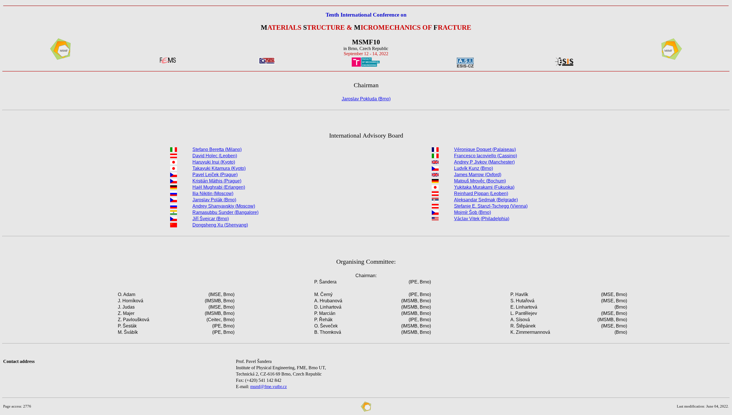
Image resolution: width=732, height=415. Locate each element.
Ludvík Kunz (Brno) (473, 168)
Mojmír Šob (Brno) (472, 212)
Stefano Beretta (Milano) (217, 149)
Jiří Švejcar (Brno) (210, 218)
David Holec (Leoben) (214, 155)
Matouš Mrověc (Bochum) (480, 180)
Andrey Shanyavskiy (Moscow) (223, 206)
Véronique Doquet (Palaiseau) (485, 149)
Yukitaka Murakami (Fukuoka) (484, 187)
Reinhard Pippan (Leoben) (481, 193)
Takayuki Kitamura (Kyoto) (219, 168)
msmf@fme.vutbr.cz (268, 386)
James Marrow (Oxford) (477, 174)
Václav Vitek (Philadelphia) (481, 218)
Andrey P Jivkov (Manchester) (484, 162)
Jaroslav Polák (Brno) (214, 199)
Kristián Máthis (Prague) (216, 180)
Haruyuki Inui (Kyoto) (213, 162)
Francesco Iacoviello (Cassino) (485, 155)
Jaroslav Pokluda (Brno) (366, 98)
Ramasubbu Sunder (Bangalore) (225, 212)
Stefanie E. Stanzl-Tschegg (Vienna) (491, 206)
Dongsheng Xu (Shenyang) (220, 225)
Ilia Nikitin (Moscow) (212, 193)
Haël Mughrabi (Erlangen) (218, 187)
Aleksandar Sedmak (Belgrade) (486, 199)
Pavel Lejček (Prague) (215, 174)
